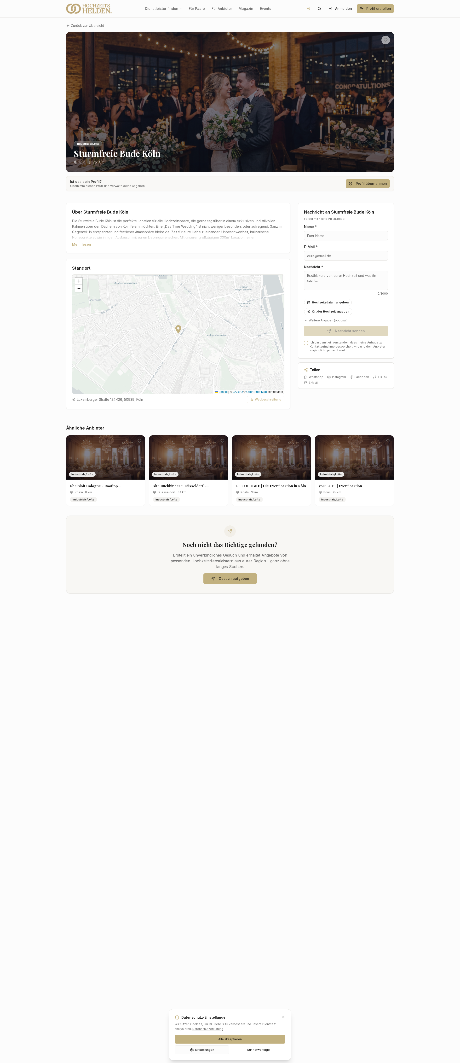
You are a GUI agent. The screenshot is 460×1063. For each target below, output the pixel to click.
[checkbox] (306, 343)
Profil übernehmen (371, 183)
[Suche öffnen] (319, 8)
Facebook (362, 377)
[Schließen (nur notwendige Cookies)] (283, 1017)
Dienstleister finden (161, 8)
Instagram (339, 377)
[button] (178, 329)
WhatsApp (316, 377)
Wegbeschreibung (268, 399)
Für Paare (197, 8)
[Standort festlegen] (309, 8)
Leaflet (223, 391)
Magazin (246, 8)
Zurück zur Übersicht (87, 25)
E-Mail (313, 382)
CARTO (238, 391)
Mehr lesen (81, 244)
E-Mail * (311, 247)
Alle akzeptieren (230, 1039)
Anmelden (343, 8)
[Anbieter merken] (385, 40)
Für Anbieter (222, 8)
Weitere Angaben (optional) (328, 320)
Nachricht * (313, 267)
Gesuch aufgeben (234, 578)
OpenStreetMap (256, 391)
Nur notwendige (258, 1049)
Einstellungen (204, 1049)
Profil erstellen (378, 8)
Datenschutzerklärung (207, 1029)
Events (265, 8)
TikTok (382, 377)
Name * (310, 227)
